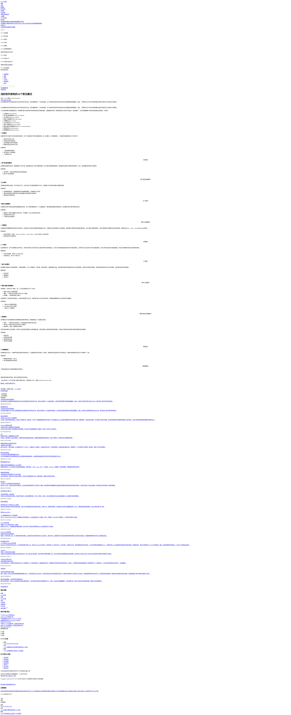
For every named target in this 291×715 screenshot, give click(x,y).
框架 (4, 462)
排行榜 (10, 21)
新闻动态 (6, 659)
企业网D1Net (82, 691)
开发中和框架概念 (10, 454)
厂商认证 (23, 23)
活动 (5, 83)
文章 (2, 27)
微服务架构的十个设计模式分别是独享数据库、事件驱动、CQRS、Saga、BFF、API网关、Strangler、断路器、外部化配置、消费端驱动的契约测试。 (40, 467)
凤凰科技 (17, 691)
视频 (5, 76)
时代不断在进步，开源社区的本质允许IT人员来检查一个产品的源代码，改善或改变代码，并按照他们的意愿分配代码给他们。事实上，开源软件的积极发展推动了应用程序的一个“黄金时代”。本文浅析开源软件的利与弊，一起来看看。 (63, 563)
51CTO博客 (7, 647)
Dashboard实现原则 (9, 418)
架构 (4, 390)
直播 (14, 27)
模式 (6, 390)
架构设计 (3, 481)
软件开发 (14, 443)
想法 (5, 452)
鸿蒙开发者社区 (5, 14)
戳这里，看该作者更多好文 (8, 383)
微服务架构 (4, 443)
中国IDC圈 (76, 691)
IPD (2, 434)
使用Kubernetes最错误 (9, 524)
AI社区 (5, 79)
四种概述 (7, 534)
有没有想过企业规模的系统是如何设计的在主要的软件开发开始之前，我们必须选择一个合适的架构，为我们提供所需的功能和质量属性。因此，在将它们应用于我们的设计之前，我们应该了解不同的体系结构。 (57, 401)
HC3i (13, 643)
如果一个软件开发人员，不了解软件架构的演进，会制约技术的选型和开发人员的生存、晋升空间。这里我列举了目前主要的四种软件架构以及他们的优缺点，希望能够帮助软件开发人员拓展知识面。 (54, 535)
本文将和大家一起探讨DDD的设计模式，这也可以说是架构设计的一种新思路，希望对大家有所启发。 (28, 476)
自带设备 (6, 522)
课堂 (9, 27)
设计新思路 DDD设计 (11, 474)
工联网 (60, 691)
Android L (3, 550)
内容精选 (6, 74)
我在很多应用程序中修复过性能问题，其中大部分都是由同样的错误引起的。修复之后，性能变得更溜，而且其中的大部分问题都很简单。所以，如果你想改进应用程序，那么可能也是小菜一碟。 (53, 506)
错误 (2, 512)
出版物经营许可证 (10, 684)
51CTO (5, 643)
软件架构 (3, 491)
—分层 (7, 494)
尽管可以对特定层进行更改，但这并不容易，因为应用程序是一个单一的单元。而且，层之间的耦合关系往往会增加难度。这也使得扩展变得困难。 (40, 496)
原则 (7, 425)
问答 (6, 27)
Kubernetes (3, 532)
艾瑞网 (36, 691)
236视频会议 (70, 691)
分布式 (7, 541)
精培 (11, 650)
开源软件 (3, 568)
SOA (10, 491)
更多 (8, 611)
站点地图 (6, 661)
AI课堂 (2, 16)
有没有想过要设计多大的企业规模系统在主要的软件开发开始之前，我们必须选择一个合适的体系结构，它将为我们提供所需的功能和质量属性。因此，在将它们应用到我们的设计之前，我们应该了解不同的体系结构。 (59, 410)
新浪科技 (3, 691)
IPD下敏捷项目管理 (10, 427)
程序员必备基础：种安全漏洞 (11, 579)
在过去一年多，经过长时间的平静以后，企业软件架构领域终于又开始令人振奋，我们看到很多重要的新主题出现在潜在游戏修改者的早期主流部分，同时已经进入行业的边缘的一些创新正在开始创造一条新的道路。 (58, 485)
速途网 (44, 691)
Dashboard (3, 425)
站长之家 (40, 691)
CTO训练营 (20, 650)
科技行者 (27, 691)
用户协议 (6, 666)
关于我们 (6, 657)
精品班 (2, 7)
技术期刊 (6, 81)
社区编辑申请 (4, 88)
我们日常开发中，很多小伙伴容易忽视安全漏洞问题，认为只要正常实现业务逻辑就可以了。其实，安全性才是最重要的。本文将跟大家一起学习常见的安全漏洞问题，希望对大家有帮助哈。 (51, 581)
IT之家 (56, 691)
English (5, 664)
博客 (2, 3)
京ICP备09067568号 (11, 676)
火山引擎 (96, 691)
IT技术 (28, 23)
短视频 (13, 21)
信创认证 (14, 23)
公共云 (2, 559)
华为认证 (18, 23)
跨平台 (6, 445)
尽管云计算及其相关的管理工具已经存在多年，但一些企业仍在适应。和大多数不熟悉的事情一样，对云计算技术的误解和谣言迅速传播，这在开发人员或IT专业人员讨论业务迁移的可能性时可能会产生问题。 (56, 553)
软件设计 (7, 462)
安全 (2, 586)
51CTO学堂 (7, 650)
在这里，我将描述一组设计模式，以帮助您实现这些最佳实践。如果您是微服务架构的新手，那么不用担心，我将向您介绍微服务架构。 (37, 437)
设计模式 (9, 443)
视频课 (2, 21)
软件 (2, 390)
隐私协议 (6, 668)
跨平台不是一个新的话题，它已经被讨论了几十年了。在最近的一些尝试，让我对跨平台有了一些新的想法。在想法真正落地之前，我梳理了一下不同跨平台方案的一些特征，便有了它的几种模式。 (53, 447)
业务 (6, 586)
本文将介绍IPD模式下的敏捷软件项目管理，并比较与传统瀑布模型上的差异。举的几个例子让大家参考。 (29, 429)
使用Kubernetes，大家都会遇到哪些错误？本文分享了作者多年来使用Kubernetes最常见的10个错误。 (27, 526)
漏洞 (4, 586)
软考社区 (3, 9)
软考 (10, 23)
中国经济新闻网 (50, 691)
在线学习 (3, 25)
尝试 (8, 452)
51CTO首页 (4, 1)
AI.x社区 (25, 647)
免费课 (2, 10)
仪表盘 (10, 425)
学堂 (2, 5)
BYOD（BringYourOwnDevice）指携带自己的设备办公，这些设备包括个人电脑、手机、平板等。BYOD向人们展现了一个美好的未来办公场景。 (39, 517)
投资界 (88, 691)
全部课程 (3, 23)
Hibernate (5, 512)
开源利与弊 (7, 561)
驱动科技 (22, 691)
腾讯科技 (7, 691)
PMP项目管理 (33, 23)
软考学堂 (21, 21)
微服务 (2, 472)
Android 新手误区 (8, 543)
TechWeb (32, 691)
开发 (7, 532)
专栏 (11, 27)
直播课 (17, 21)
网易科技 (12, 691)
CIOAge (9, 643)
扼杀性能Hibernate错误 (10, 504)
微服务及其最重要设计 (11, 465)
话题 (5, 78)
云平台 (10, 559)
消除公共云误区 (8, 552)
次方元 (92, 691)
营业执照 (3, 684)
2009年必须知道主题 (10, 483)
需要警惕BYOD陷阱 (9, 515)
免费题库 (39, 23)
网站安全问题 (7, 571)
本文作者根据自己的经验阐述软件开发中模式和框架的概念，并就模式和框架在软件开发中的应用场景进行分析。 (31, 456)
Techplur (16, 643)
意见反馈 (6, 663)
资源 (4, 27)
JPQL (9, 512)
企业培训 (3, 12)
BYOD (2, 522)
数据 (8, 472)
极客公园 (64, 691)
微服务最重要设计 (10, 436)
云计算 (7, 491)
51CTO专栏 (18, 389)
